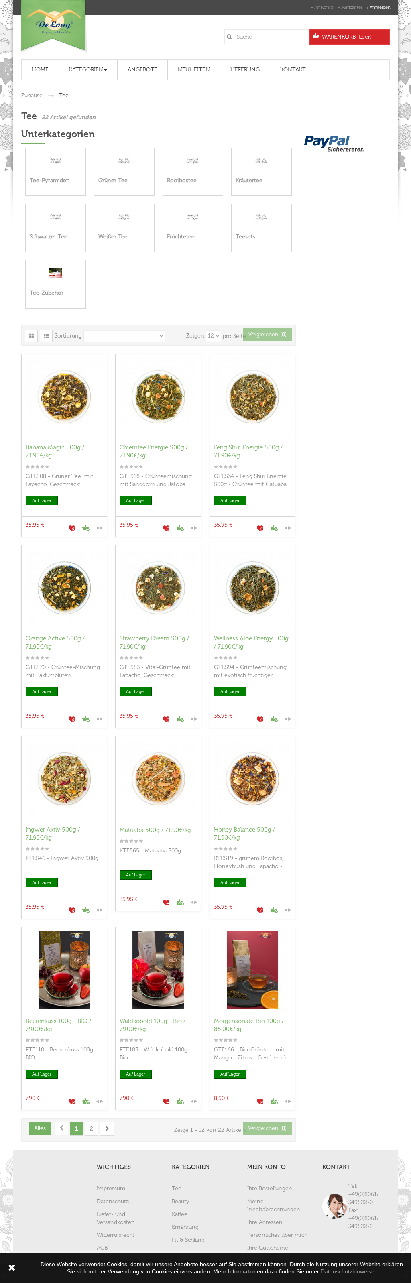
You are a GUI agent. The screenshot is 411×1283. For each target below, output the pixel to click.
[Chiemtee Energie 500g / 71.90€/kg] (158, 396)
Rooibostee (182, 180)
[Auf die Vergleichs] (100, 527)
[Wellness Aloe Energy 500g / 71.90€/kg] (252, 587)
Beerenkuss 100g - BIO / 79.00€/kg (58, 1025)
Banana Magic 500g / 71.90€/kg (55, 451)
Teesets (245, 236)
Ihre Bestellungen (269, 1188)
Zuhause (32, 95)
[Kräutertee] (261, 160)
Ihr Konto (324, 7)
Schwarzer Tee (48, 236)
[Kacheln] (31, 336)
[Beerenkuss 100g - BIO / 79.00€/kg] (64, 970)
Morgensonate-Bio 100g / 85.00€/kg (249, 1025)
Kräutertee (249, 180)
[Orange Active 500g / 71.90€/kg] (64, 587)
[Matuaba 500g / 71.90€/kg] (158, 778)
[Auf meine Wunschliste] (72, 527)
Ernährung (185, 1227)
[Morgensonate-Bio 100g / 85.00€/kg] (252, 970)
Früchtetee (181, 236)
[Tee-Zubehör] (55, 273)
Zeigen (195, 335)
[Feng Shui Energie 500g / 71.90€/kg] (252, 396)
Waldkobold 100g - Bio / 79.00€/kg (152, 1025)
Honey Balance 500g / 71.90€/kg (244, 833)
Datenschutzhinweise (347, 1271)
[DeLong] (54, 26)
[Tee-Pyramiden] (55, 160)
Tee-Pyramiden (50, 180)
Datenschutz (113, 1201)
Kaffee (179, 1214)
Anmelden (380, 7)
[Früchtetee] (193, 217)
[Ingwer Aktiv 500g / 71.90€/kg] (64, 778)
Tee (176, 1188)
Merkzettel (351, 7)
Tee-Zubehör (46, 292)
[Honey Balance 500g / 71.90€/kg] (252, 778)
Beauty (180, 1201)
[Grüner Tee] (124, 160)
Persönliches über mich (277, 1235)
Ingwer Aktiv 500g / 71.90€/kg (53, 833)
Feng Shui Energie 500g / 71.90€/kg (248, 451)
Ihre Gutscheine (267, 1247)
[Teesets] (261, 217)
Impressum (111, 1188)
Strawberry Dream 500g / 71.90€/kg (154, 642)
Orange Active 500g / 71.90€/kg (55, 642)
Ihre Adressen (265, 1222)
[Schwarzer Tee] (55, 217)
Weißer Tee (113, 236)
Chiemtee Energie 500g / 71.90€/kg (154, 451)
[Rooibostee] (193, 160)
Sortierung (68, 335)
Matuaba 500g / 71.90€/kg (155, 830)
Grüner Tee (113, 180)
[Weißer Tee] (124, 217)
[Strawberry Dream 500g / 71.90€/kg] (158, 587)
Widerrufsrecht (115, 1235)
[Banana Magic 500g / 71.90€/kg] (64, 396)
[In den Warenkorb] (86, 527)
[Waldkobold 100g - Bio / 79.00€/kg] (158, 970)
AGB (102, 1247)
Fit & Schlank (188, 1239)
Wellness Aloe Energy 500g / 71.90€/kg (251, 642)
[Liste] (46, 336)
